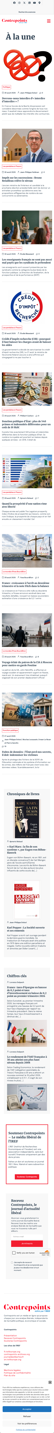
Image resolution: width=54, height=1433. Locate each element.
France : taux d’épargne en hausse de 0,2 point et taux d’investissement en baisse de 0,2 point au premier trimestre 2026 (27, 992)
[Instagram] (19, 3)
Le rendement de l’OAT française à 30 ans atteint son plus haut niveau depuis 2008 (27, 1059)
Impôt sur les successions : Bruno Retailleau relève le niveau (22, 179)
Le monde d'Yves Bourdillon (14, 572)
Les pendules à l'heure (12, 166)
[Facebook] (14, 3)
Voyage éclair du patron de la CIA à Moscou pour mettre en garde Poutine (27, 664)
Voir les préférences (27, 1423)
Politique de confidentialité (26, 1430)
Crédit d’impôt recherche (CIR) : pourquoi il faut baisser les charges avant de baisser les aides (26, 342)
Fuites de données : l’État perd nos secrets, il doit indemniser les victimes (27, 753)
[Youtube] (34, 3)
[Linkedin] (29, 3)
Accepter (27, 1409)
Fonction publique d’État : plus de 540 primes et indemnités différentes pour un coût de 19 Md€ (26, 424)
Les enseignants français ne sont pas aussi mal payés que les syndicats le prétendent (27, 261)
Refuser (27, 1416)
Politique (6, 87)
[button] (50, 1382)
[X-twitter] (24, 3)
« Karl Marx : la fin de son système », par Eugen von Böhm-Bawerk (26, 849)
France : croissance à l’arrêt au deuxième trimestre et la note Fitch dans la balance (25, 585)
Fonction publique (10, 730)
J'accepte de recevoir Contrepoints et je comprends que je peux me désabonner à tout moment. (28, 1266)
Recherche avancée (27, 12)
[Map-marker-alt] (39, 3)
